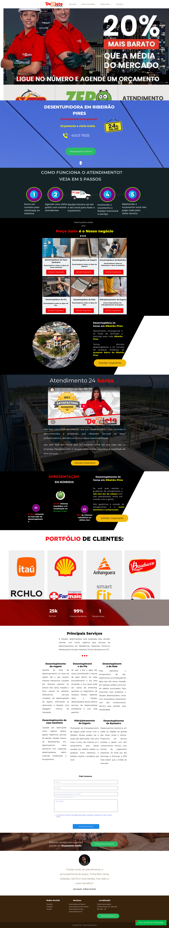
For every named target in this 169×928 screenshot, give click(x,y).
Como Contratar (88, 4)
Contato (119, 4)
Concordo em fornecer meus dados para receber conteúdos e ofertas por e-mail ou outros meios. (84, 815)
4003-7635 (80, 135)
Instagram (49, 906)
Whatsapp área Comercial (80, 151)
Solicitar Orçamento (56, 272)
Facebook (49, 904)
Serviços (72, 4)
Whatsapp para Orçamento (104, 844)
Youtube (49, 909)
